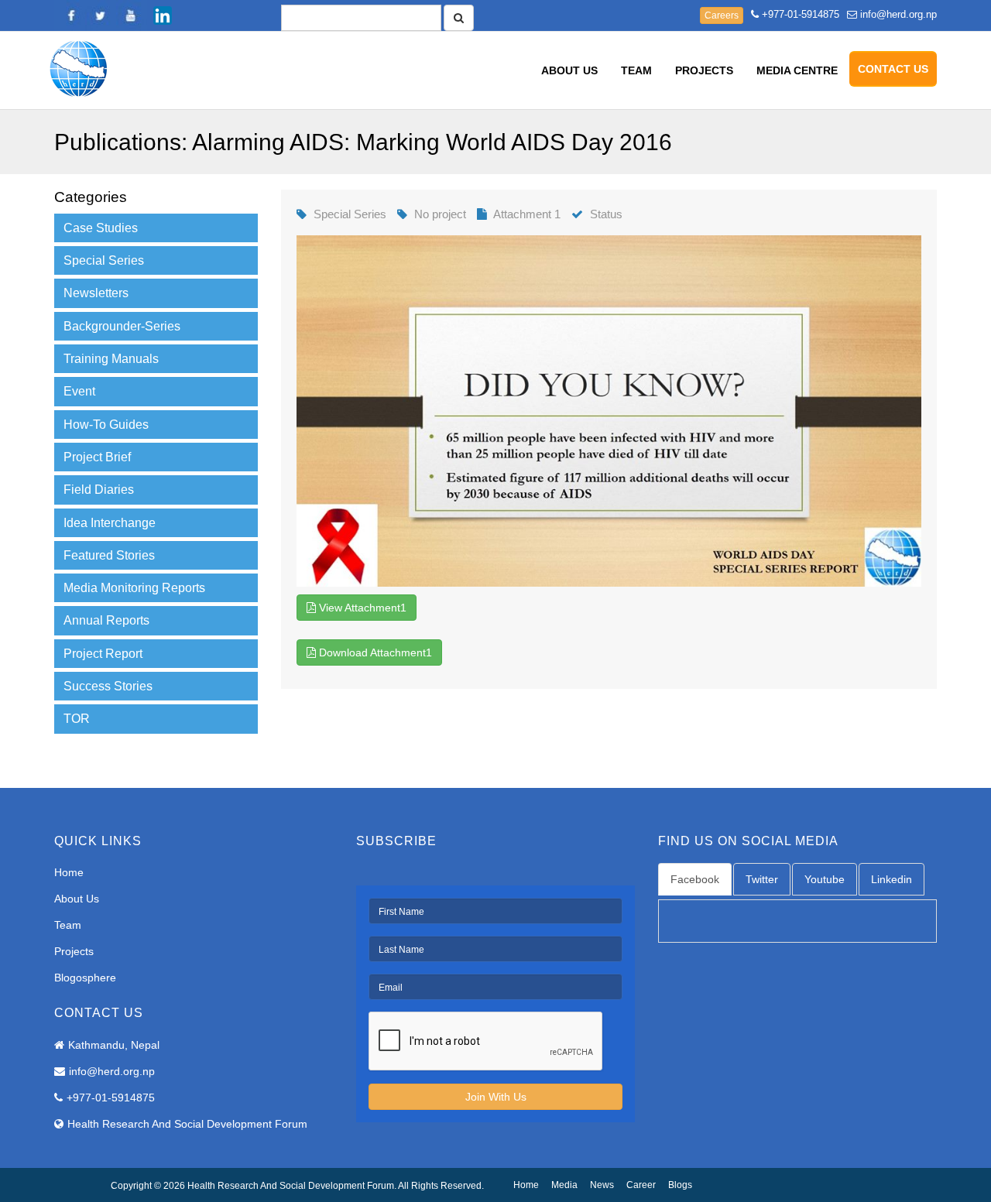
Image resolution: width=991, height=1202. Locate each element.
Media (564, 1185)
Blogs (680, 1185)
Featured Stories (109, 555)
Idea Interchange (109, 522)
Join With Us (495, 1097)
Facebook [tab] (694, 879)
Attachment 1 (527, 214)
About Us (569, 70)
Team (636, 70)
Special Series (103, 260)
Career (641, 1185)
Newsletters (96, 293)
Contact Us (893, 69)
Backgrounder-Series (121, 326)
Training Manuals (111, 358)
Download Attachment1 (374, 652)
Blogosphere (85, 977)
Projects (704, 70)
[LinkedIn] (162, 15)
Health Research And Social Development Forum (187, 1124)
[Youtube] (131, 15)
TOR (76, 718)
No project (440, 214)
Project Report (102, 653)
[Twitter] (100, 15)
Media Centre (797, 70)
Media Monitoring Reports (134, 587)
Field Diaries (98, 489)
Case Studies (100, 228)
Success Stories (108, 686)
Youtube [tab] (824, 879)
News (602, 1185)
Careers (722, 15)
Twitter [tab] (762, 879)
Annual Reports (106, 620)
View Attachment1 (361, 607)
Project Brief (97, 457)
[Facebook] (69, 15)
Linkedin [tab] (891, 879)
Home (69, 872)
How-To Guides (106, 424)
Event (79, 391)
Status (606, 214)
